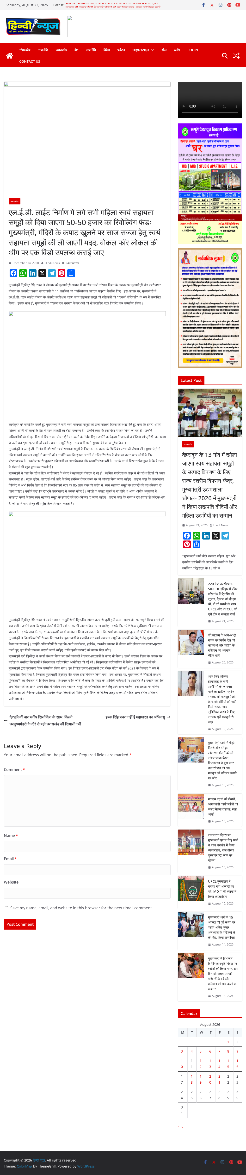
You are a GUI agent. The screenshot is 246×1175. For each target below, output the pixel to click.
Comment (14, 769)
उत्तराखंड (61, 49)
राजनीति (43, 49)
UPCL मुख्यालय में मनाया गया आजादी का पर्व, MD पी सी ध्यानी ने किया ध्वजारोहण (222, 889)
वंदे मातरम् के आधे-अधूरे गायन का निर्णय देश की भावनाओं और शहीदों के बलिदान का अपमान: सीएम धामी (222, 645)
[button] (151, 50)
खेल (164, 49)
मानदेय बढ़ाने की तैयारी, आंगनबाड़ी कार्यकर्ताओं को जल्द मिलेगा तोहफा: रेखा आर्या (223, 807)
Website (11, 882)
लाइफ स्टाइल (141, 49)
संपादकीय (25, 49)
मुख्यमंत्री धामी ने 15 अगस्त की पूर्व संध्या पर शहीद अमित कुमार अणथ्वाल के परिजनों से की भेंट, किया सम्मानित (221, 927)
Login (192, 49)
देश (76, 49)
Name (11, 835)
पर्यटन (121, 49)
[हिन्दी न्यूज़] (9, 55)
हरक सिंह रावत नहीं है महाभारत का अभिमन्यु (135, 717)
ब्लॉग (177, 49)
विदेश (107, 49)
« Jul (181, 1126)
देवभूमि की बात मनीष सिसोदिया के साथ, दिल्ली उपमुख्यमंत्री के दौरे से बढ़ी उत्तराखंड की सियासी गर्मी (45, 720)
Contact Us (29, 61)
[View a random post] (236, 55)
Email (10, 858)
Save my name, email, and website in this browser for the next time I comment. (81, 908)
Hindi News (52, 263)
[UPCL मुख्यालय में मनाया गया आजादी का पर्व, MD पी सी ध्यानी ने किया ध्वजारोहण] (191, 892)
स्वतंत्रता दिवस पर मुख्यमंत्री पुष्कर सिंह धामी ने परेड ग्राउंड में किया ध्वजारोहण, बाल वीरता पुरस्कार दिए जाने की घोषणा (223, 848)
